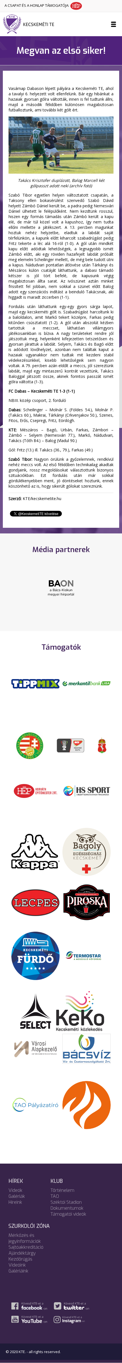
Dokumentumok (67, 1208)
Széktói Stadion (66, 1202)
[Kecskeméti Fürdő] (35, 955)
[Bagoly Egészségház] (86, 851)
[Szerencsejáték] (35, 683)
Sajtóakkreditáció (26, 1247)
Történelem (62, 1190)
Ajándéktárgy (22, 1253)
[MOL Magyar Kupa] (71, 745)
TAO (55, 1196)
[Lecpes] (35, 902)
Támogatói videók (68, 1214)
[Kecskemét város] (102, 745)
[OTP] (86, 683)
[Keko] (80, 1010)
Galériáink (18, 1271)
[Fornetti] (86, 1104)
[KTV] (61, 591)
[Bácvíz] (86, 1048)
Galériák (17, 1196)
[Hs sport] (86, 790)
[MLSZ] (30, 745)
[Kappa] (35, 851)
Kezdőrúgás (20, 1259)
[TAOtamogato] (35, 1104)
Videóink (17, 1265)
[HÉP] (35, 790)
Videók (15, 1190)
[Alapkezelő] (35, 1048)
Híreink (15, 1202)
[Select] (35, 1010)
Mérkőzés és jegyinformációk (25, 1238)
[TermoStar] (86, 955)
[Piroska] (86, 902)
